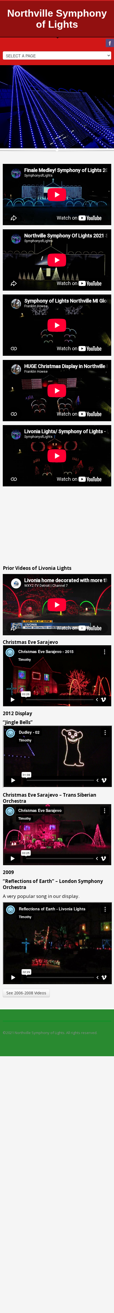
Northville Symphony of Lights (57, 18)
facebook (110, 43)
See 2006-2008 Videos (26, 992)
